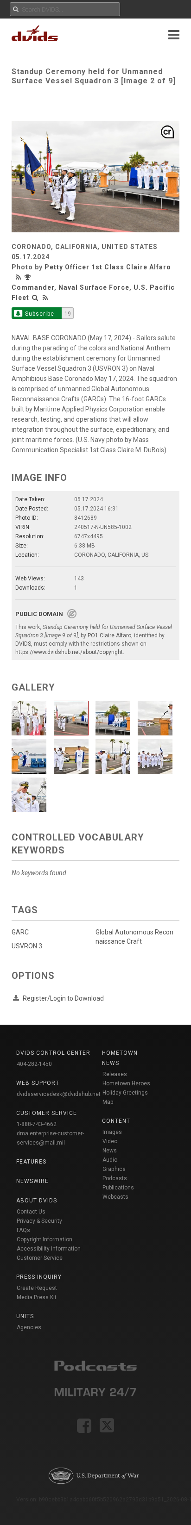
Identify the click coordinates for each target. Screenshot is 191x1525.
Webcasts (115, 1197)
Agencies (29, 1327)
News (109, 1150)
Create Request (37, 1288)
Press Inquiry (39, 1277)
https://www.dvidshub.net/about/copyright (69, 652)
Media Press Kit (37, 1297)
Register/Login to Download (63, 998)
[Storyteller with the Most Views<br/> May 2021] (29, 277)
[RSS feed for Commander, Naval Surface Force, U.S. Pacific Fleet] (45, 297)
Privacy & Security (39, 1221)
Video (109, 1141)
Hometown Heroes (126, 1083)
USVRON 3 (27, 946)
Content (116, 1121)
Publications (118, 1187)
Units (25, 1316)
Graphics (114, 1169)
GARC (20, 932)
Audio (109, 1160)
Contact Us (31, 1211)
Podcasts (114, 1178)
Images (112, 1132)
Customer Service (40, 1258)
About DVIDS (36, 1200)
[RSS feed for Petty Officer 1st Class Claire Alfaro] (19, 277)
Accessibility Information (49, 1248)
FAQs (23, 1230)
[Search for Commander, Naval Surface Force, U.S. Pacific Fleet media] (35, 297)
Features (31, 1161)
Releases (114, 1074)
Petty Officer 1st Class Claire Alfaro (108, 267)
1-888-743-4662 (37, 1124)
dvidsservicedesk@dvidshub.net (59, 1094)
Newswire (32, 1181)
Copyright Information (44, 1239)
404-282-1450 (34, 1064)
